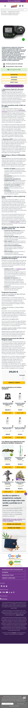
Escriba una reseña (14, 527)
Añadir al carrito (14, 382)
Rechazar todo (20, 703)
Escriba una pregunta (14, 524)
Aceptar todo (7, 703)
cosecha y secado (15, 221)
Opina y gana (5, 45)
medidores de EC (21, 269)
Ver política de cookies (20, 701)
